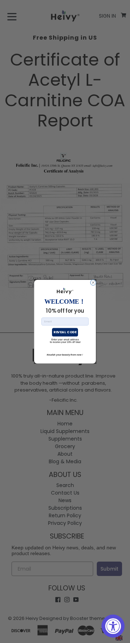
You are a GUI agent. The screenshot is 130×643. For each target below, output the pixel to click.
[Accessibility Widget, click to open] (113, 626)
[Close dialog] (93, 282)
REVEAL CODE (64, 332)
